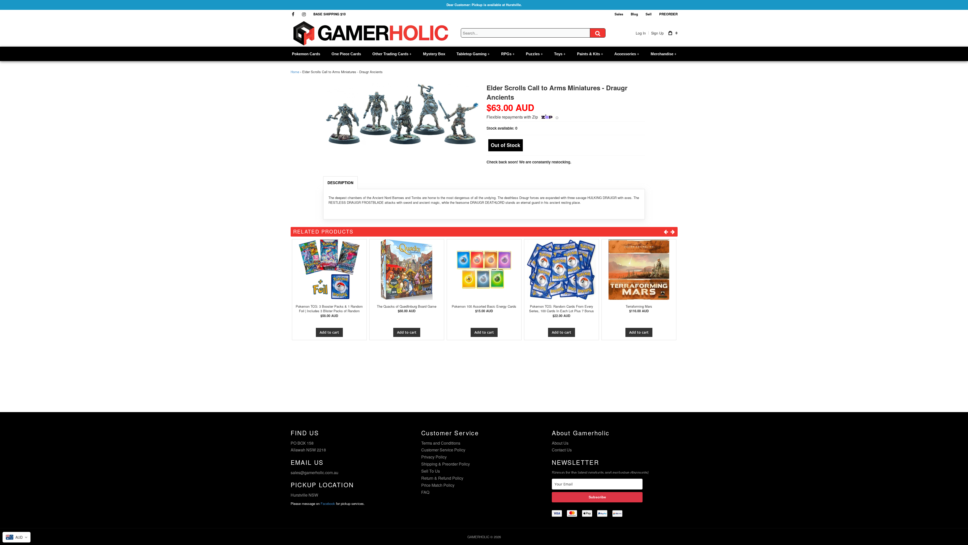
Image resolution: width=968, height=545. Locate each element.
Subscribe (597, 497)
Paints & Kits (590, 54)
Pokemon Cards (306, 54)
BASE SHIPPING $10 (329, 14)
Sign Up (657, 33)
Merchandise (663, 54)
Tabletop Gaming (473, 54)
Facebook (328, 503)
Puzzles (534, 54)
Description (340, 182)
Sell (649, 14)
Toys (559, 54)
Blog (634, 14)
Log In (641, 33)
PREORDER (668, 14)
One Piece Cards (346, 54)
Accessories (626, 54)
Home (295, 71)
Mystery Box (434, 54)
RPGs (508, 54)
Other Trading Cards (391, 54)
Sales (619, 14)
